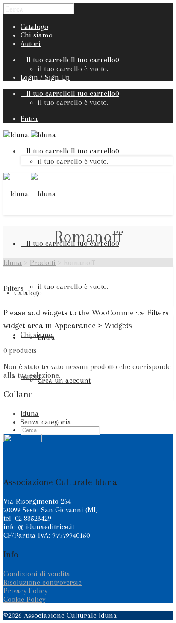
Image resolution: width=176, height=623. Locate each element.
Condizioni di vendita (36, 573)
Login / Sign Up (45, 77)
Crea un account (64, 380)
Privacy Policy (25, 590)
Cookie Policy (24, 599)
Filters (13, 288)
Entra (29, 118)
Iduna (30, 413)
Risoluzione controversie (42, 582)
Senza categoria (46, 422)
